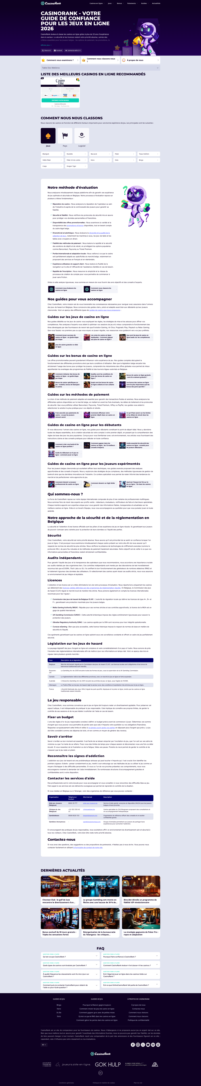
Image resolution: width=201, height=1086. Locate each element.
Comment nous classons (138, 1016)
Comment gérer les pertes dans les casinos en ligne (96, 1020)
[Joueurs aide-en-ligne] (73, 1064)
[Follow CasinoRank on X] (143, 1045)
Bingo (59, 1005)
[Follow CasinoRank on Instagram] (138, 1045)
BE (43, 1045)
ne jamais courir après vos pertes (101, 728)
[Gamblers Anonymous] (155, 1064)
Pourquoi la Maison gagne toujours (97, 1005)
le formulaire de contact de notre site (87, 847)
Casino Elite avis (60, 104)
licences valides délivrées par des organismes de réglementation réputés (92, 588)
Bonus (119, 3)
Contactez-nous (138, 1009)
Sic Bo (59, 1012)
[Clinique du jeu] (136, 1064)
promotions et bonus (75, 225)
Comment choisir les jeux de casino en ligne (97, 1009)
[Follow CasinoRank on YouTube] (148, 1045)
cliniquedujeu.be (89, 809)
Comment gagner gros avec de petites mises (97, 1012)
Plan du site (138, 1083)
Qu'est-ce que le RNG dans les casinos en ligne (97, 1016)
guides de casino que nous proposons (104, 310)
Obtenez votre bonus (60, 100)
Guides (144, 3)
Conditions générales (66, 1083)
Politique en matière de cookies (104, 1083)
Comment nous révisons (138, 1012)
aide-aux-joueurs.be (90, 803)
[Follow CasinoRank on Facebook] (133, 1045)
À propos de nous (138, 1005)
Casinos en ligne (96, 3)
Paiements (131, 3)
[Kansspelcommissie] (47, 1064)
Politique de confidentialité (138, 1020)
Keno (59, 1009)
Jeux (110, 3)
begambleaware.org (90, 815)
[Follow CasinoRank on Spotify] (153, 1045)
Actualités (156, 3)
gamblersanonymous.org (91, 822)
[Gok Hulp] (108, 1064)
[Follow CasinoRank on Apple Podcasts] (158, 1045)
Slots (59, 1016)
